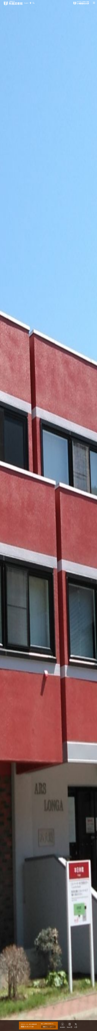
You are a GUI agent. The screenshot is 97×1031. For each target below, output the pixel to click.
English (26, 3)
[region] (48, 515)
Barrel (68, 1027)
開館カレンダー (48, 1027)
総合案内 (62, 1027)
